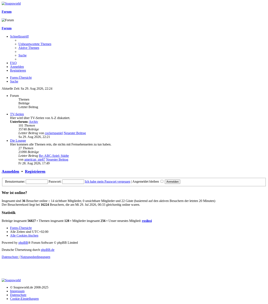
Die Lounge (18, 140)
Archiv (33, 121)
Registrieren (35, 171)
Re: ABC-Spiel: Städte (54, 155)
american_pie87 (34, 159)
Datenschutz (18, 295)
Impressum (17, 291)
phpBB (23, 242)
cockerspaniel (54, 133)
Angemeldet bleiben (146, 181)
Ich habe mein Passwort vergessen (107, 181)
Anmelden (10, 171)
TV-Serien (17, 114)
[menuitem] (34, 44)
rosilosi (147, 221)
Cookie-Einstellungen (24, 298)
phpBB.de (47, 250)
